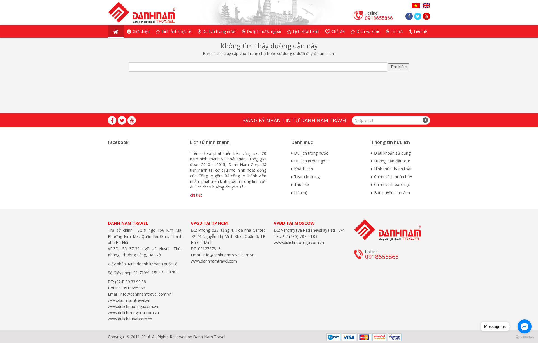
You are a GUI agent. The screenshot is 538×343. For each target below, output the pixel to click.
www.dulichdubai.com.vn (130, 318)
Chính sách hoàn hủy (393, 176)
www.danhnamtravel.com (214, 261)
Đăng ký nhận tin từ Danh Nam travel (295, 120)
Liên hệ (300, 192)
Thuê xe (301, 184)
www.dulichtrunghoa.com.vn (133, 312)
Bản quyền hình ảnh (392, 192)
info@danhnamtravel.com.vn (145, 294)
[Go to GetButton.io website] (525, 337)
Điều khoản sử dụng (392, 153)
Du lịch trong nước (311, 153)
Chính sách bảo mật (392, 184)
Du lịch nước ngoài (311, 161)
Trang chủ (256, 53)
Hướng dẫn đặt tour (392, 161)
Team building (307, 176)
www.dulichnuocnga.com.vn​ (133, 306)
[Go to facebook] (525, 326)
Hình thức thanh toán (393, 168)
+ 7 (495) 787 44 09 (299, 236)
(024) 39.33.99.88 (130, 281)
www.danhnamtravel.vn (129, 300)
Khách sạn (303, 168)
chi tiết (196, 195)
